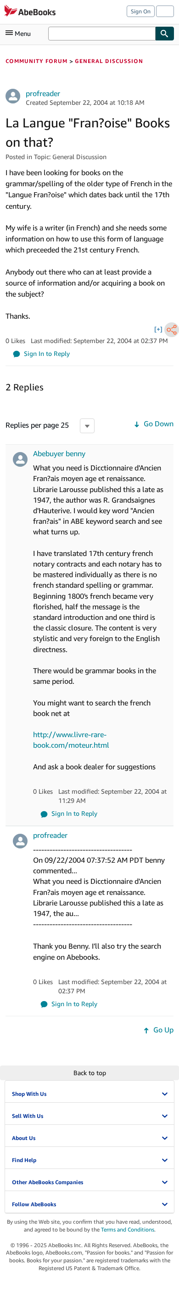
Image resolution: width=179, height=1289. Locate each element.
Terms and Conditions (127, 1229)
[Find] (165, 33)
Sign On (141, 11)
